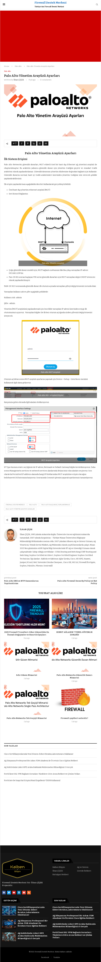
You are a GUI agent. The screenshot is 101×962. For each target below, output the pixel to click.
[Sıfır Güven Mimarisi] (26, 657)
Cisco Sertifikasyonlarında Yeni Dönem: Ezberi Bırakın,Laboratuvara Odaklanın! (38, 754)
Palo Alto (18, 66)
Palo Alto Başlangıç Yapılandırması (55, 505)
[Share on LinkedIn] (33, 143)
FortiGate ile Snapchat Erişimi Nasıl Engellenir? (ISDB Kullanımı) (32, 780)
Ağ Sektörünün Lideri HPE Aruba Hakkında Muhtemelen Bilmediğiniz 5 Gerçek (38, 767)
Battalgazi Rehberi (60, 875)
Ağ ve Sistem (82, 867)
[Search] (97, 5)
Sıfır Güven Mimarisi (26, 675)
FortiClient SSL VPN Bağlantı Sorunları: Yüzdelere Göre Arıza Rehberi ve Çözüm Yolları (42, 774)
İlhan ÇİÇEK (19, 80)
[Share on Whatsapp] (39, 143)
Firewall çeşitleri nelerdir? (74, 718)
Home (6, 66)
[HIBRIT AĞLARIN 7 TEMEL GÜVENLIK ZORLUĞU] (74, 614)
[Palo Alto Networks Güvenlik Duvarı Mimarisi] (74, 657)
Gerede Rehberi (84, 871)
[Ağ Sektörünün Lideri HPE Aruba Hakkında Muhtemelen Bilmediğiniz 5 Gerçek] (9, 936)
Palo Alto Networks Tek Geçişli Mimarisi (27, 718)
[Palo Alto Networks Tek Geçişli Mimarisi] (26, 700)
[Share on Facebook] (21, 143)
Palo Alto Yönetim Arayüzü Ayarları (20, 509)
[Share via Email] (45, 143)
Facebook (45, 957)
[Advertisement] (50, 33)
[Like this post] (16, 143)
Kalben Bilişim (58, 867)
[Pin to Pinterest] (27, 143)
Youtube (56, 957)
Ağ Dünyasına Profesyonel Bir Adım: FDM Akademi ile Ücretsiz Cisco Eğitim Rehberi (41, 761)
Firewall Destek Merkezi (15, 505)
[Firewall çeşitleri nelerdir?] (74, 700)
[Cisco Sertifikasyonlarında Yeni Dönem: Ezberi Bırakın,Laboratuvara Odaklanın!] (9, 910)
